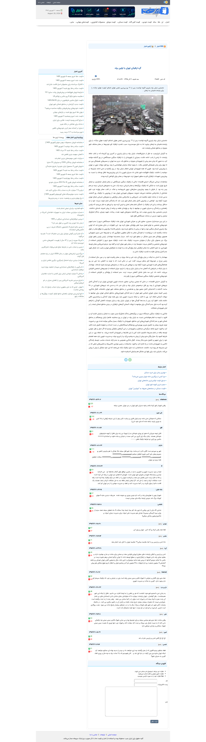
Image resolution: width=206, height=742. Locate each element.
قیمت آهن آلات (134, 22)
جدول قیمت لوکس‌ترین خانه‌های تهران (151, 380)
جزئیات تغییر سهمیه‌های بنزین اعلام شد (69, 158)
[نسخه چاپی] (96, 76)
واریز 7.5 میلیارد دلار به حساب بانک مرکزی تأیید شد (64, 190)
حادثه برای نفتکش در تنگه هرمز (71, 124)
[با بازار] (102, 12)
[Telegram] (126, 361)
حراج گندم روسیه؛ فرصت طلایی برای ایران (68, 120)
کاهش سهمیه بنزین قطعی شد (72, 154)
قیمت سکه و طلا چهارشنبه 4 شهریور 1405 (68, 178)
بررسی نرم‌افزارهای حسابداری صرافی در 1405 (67, 219)
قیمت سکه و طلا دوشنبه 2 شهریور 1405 (68, 146)
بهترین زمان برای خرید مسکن (154, 372)
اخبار (167, 22)
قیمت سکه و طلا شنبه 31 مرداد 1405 (69, 150)
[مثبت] (89, 403)
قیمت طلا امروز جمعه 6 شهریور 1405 (69, 76)
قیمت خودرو (146, 22)
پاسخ (157, 399)
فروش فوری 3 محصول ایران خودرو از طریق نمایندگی (64, 166)
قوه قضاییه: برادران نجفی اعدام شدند (69, 208)
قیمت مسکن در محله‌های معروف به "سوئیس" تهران (147, 388)
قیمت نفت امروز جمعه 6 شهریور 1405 (69, 80)
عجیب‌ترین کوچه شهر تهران (155, 384)
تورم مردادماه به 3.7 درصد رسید (71, 132)
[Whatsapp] (130, 361)
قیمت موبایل (110, 22)
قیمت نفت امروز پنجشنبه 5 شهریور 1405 (68, 116)
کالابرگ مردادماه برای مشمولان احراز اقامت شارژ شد (64, 84)
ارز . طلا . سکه (158, 22)
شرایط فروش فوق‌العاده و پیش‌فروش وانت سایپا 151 (64, 92)
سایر (71, 22)
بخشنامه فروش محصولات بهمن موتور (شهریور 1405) (64, 142)
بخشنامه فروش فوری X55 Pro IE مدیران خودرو (66, 182)
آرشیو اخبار (148, 46)
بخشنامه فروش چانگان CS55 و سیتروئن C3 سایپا (65, 162)
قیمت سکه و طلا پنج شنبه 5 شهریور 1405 (68, 88)
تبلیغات (48, 2)
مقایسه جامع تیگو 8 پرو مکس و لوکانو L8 (68, 96)
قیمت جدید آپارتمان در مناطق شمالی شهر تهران (66, 104)
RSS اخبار (160, 46)
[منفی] (89, 406)
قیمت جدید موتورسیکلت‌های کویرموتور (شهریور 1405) (63, 194)
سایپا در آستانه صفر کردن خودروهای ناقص (67, 128)
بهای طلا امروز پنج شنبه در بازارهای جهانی (68, 112)
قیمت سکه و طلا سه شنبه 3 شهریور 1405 (68, 170)
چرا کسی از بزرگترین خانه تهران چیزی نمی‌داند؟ (148, 376)
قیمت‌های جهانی (82, 22)
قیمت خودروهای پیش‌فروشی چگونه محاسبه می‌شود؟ (64, 108)
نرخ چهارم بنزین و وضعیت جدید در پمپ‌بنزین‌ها (65, 198)
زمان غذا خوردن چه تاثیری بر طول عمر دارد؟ (67, 223)
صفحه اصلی (56, 2)
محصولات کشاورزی (97, 22)
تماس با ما (41, 2)
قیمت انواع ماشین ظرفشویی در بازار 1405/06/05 (65, 100)
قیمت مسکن (122, 22)
